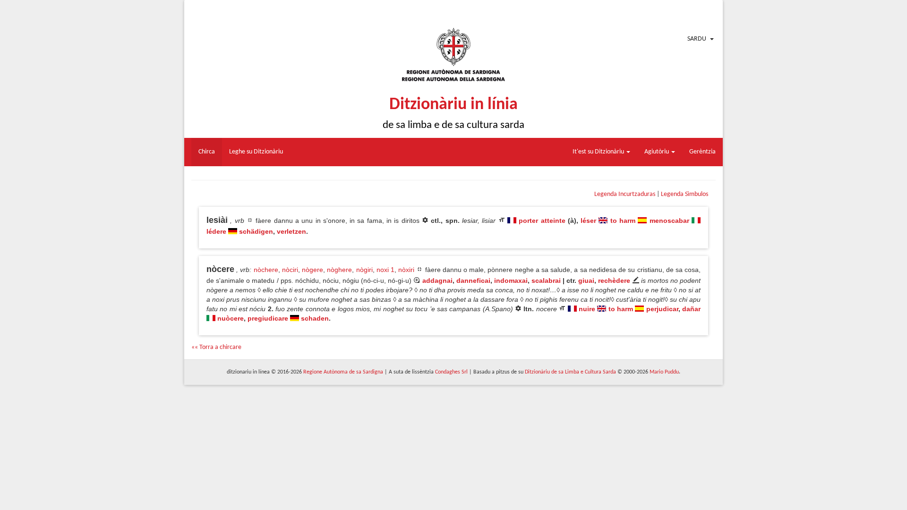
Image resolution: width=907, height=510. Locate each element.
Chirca (206, 151)
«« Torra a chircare (216, 347)
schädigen (256, 231)
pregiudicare (268, 318)
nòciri (290, 269)
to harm (622, 220)
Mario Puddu (664, 372)
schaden (315, 318)
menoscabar (669, 220)
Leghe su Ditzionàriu (256, 151)
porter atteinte (542, 220)
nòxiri (406, 269)
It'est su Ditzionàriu (599, 151)
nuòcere (230, 318)
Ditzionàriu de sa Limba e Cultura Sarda (570, 372)
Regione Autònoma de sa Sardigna (343, 372)
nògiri (364, 269)
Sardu (696, 38)
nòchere (266, 269)
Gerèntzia (702, 151)
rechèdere (614, 280)
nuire (587, 309)
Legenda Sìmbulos (684, 194)
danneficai (473, 280)
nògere (312, 269)
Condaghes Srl (451, 372)
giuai (586, 280)
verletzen (291, 231)
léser (588, 220)
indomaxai (511, 280)
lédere (216, 231)
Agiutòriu (657, 151)
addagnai (437, 280)
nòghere (339, 269)
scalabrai (546, 280)
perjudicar (662, 309)
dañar (691, 309)
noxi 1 (385, 269)
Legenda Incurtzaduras (624, 194)
